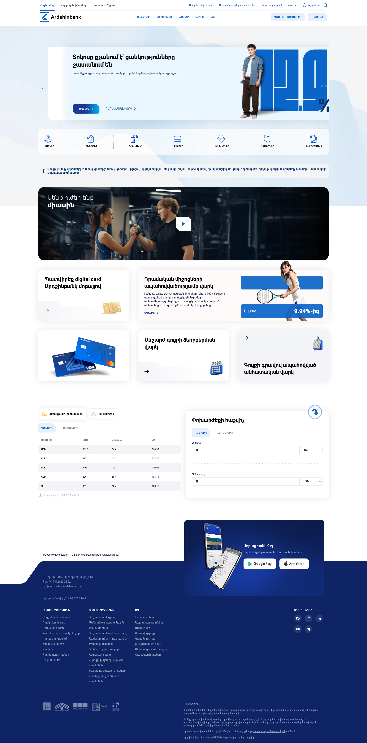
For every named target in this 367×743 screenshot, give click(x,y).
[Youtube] (298, 629)
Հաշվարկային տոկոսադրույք (108, 633)
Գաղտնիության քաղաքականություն (148, 641)
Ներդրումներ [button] (165, 17)
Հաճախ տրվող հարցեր (104, 649)
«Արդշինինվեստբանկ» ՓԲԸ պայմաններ (106, 662)
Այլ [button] (213, 17)
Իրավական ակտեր (101, 643)
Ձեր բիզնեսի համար (74, 5)
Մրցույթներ (142, 627)
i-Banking (317, 17)
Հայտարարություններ (149, 622)
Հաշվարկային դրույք (102, 617)
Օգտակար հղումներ (148, 654)
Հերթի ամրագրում (271, 5)
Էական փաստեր (53, 643)
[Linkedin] (319, 618)
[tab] (62, 413)
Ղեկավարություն (54, 627)
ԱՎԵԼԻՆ (149, 312)
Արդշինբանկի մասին (201, 5)
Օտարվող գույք (145, 633)
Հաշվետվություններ (56, 654)
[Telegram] (308, 629)
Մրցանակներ (51, 660)
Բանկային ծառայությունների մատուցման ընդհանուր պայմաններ (107, 676)
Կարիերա (49, 649)
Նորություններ (144, 617)
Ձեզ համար (47, 5)
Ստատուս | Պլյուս (104, 5)
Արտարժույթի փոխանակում (269, 731)
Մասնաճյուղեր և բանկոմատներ (237, 5)
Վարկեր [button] (200, 17)
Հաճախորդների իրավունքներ (108, 638)
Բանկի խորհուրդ (54, 622)
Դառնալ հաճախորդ (288, 17)
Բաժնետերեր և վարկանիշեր (61, 633)
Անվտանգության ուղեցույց (152, 649)
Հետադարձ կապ (100, 654)
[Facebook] (298, 618)
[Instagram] (308, 618)
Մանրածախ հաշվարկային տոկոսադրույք (106, 625)
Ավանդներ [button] (143, 17)
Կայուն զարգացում (55, 638)
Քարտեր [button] (184, 17)
